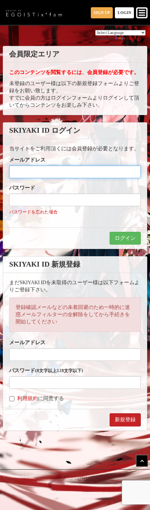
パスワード (22, 188)
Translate (133, 38)
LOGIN (124, 12)
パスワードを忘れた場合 (33, 211)
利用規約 (27, 398)
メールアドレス (27, 160)
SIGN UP (102, 12)
